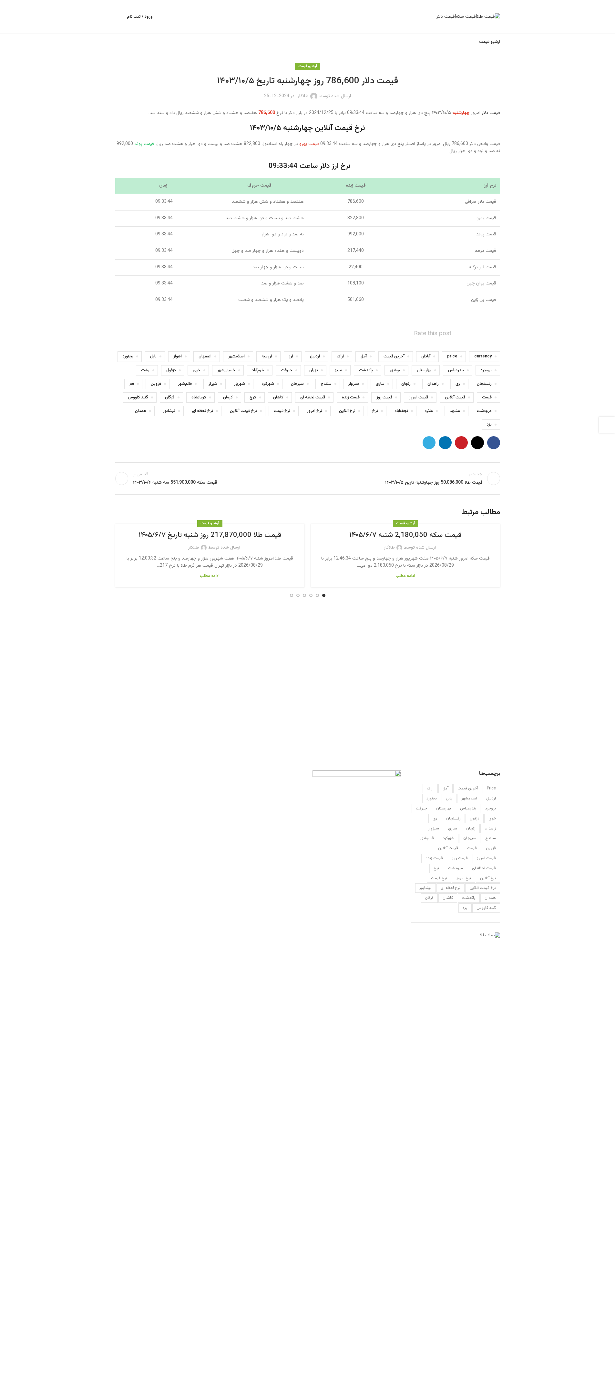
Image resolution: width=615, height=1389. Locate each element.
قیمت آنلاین (455, 397)
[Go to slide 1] (323, 595)
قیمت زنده (351, 397)
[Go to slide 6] (291, 595)
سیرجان (297, 384)
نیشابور (169, 411)
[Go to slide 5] (298, 595)
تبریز (338, 370)
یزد (489, 424)
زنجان (406, 384)
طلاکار (303, 96)
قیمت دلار (491, 113)
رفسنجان (484, 384)
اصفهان (205, 356)
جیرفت (286, 370)
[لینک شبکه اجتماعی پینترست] (461, 442)
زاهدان (433, 384)
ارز (291, 356)
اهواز (177, 356)
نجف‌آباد (401, 411)
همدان (140, 411)
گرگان (170, 397)
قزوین (156, 384)
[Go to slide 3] (311, 595)
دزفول (171, 370)
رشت (145, 370)
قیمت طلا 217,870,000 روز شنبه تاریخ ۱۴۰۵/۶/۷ (209, 535)
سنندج (326, 384)
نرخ (375, 411)
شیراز (213, 384)
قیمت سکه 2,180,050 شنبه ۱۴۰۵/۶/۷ (405, 535)
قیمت (487, 397)
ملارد (429, 411)
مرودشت (484, 411)
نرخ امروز (314, 411)
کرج (253, 397)
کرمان (228, 397)
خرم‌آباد (258, 370)
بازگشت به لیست (307, 478)
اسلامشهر (236, 356)
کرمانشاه (198, 397)
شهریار (239, 384)
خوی (196, 370)
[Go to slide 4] (304, 595)
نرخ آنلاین (347, 411)
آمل (364, 356)
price (452, 356)
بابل (153, 356)
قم (131, 384)
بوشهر (395, 370)
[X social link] (477, 442)
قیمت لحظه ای (312, 397)
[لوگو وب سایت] (468, 17)
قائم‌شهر (185, 384)
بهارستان (424, 370)
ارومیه (266, 356)
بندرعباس (456, 370)
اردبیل (315, 356)
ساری (380, 384)
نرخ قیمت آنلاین (243, 411)
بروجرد (486, 370)
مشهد (455, 411)
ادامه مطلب (405, 576)
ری (458, 384)
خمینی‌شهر (226, 370)
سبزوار (353, 384)
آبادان (425, 356)
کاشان (278, 397)
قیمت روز (384, 397)
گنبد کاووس (138, 397)
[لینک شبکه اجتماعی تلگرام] (429, 442)
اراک (340, 356)
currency (483, 356)
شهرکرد (268, 384)
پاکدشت (366, 370)
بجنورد (128, 356)
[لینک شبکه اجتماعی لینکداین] (445, 442)
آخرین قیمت (394, 356)
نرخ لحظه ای (202, 411)
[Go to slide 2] (317, 595)
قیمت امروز (418, 397)
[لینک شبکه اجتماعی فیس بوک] (493, 442)
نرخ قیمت (282, 411)
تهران (313, 370)
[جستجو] (118, 16)
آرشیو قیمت (307, 66)
